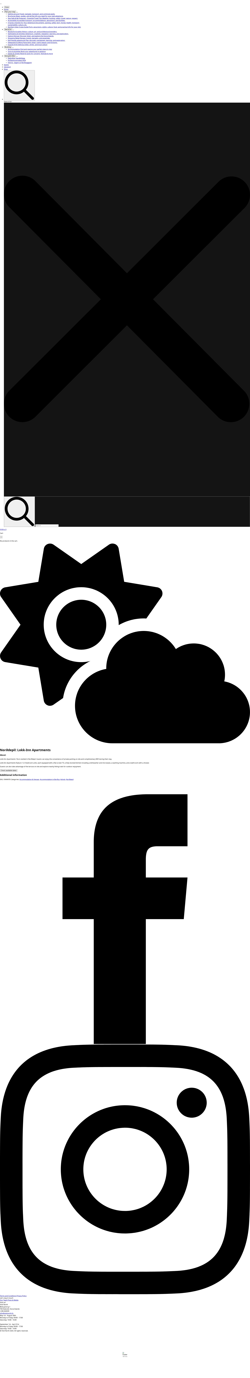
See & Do (8, 29)
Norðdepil (70, 779)
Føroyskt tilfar (10, 56)
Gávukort (7, 67)
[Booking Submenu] (13, 47)
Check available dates (9, 770)
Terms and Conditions (8, 1296)
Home (6, 9)
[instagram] (125, 1294)
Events (6, 65)
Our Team (4, 1300)
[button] (127, 299)
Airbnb (62, 779)
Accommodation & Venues (29, 779)
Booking (8, 47)
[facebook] (125, 1043)
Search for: (8, 101)
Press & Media (13, 1300)
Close (7, 7)
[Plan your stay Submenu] (17, 12)
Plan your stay (10, 12)
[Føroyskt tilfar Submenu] (17, 56)
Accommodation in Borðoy (50, 779)
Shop (6, 69)
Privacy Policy (22, 1296)
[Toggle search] (19, 85)
